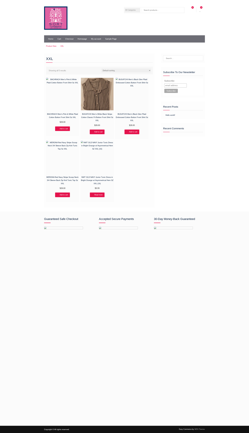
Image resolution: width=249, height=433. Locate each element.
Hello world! (170, 115)
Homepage (82, 39)
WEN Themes (199, 429)
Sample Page (111, 39)
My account (96, 39)
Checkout (69, 39)
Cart (59, 39)
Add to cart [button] (64, 129)
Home (50, 39)
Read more (98, 195)
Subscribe (169, 81)
